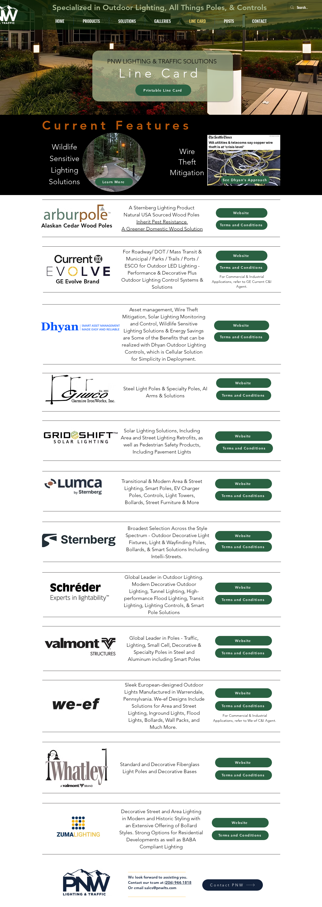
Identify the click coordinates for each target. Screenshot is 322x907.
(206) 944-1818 (178, 882)
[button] (127, 21)
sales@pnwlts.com (160, 887)
